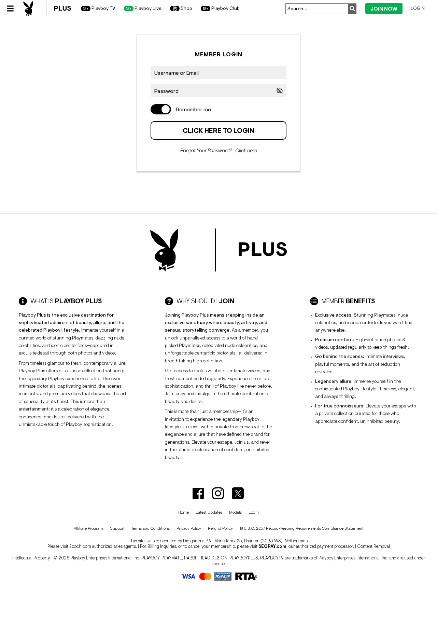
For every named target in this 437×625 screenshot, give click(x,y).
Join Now (383, 8)
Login (418, 8)
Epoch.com (80, 546)
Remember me (193, 109)
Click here (246, 150)
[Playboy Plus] (47, 8)
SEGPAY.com (272, 546)
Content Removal (373, 546)
